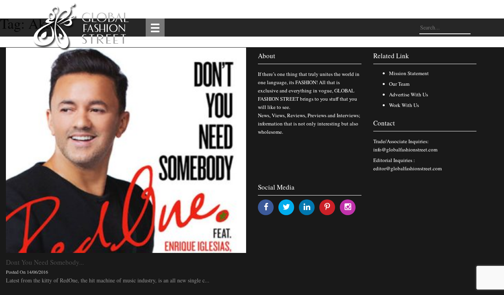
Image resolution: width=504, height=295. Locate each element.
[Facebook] (266, 206)
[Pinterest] (327, 206)
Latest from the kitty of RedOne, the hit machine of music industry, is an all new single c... (107, 280)
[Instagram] (348, 206)
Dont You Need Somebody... (45, 262)
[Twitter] (286, 206)
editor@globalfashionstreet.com (407, 168)
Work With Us (404, 105)
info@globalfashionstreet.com (405, 149)
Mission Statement (409, 73)
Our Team (399, 83)
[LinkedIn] (307, 206)
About (266, 55)
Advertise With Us (408, 94)
